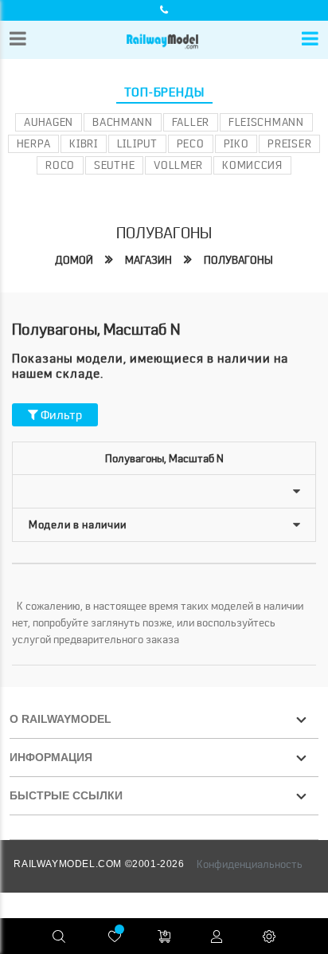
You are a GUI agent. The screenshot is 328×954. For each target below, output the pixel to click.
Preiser (289, 143)
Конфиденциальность (250, 864)
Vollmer (178, 165)
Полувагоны (238, 259)
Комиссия (252, 165)
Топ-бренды (164, 92)
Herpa (34, 143)
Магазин (148, 259)
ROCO (60, 165)
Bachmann (122, 122)
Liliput (137, 143)
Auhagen (48, 122)
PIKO (236, 143)
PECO (191, 143)
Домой (74, 259)
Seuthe (114, 165)
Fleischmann (266, 122)
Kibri (83, 143)
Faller (190, 122)
